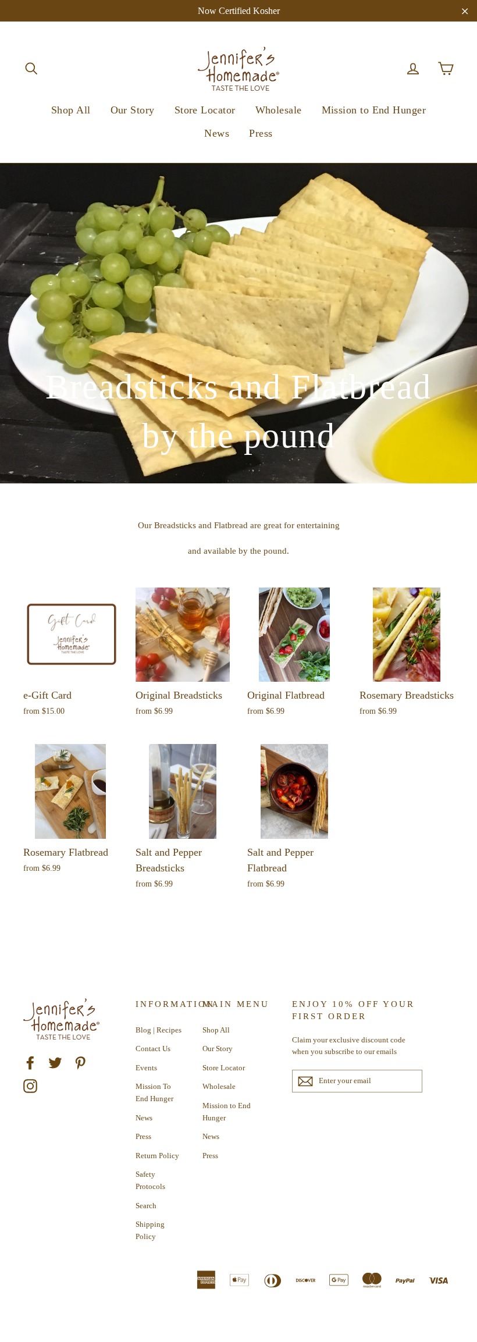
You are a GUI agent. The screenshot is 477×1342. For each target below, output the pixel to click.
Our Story (133, 110)
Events (146, 1067)
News (216, 133)
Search (146, 1205)
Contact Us (153, 1048)
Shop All (71, 110)
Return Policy (157, 1155)
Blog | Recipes (158, 1030)
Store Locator (205, 110)
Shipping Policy (150, 1230)
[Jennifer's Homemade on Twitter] (55, 1062)
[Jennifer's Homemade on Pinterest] (80, 1062)
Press (260, 133)
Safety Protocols (150, 1180)
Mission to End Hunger (374, 110)
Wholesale (278, 110)
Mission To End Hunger (154, 1092)
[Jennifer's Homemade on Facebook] (30, 1062)
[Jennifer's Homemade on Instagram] (30, 1086)
